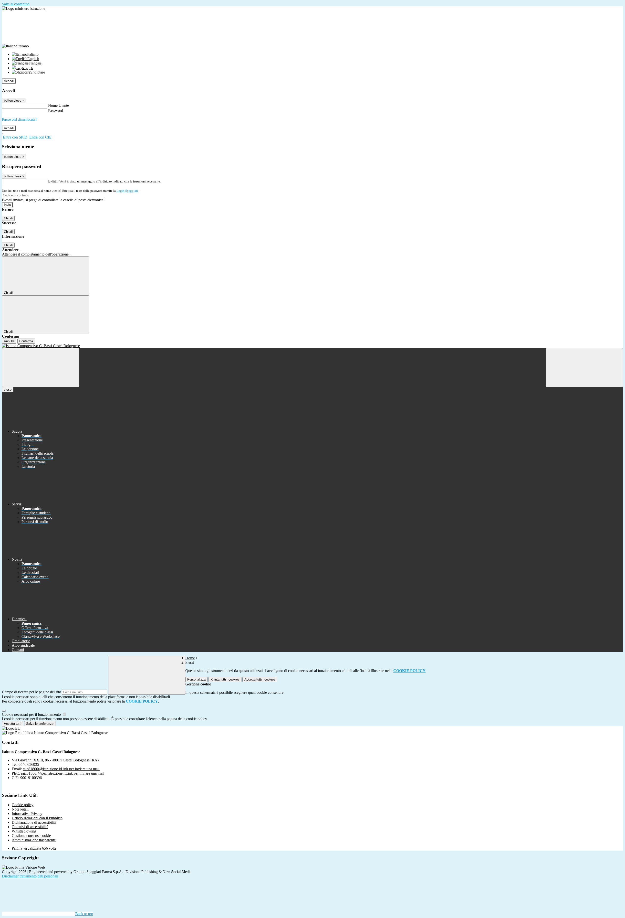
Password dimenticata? (19, 119)
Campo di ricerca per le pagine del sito (31, 692)
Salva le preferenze (39, 724)
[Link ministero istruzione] (23, 8)
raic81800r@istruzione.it (61, 769)
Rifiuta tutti (225, 679)
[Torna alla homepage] (312, 346)
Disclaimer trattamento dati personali (30, 876)
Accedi (9, 81)
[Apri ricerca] (584, 367)
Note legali (20, 809)
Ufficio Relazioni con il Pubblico (37, 818)
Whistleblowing (24, 831)
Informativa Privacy (27, 813)
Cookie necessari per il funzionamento (32, 714)
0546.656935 (29, 764)
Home (190, 658)
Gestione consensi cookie (31, 835)
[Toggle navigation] (40, 367)
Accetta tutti (259, 679)
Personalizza (196, 679)
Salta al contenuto (15, 4)
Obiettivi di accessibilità (30, 827)
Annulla (9, 341)
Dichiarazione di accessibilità (34, 822)
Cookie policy (22, 805)
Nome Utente (58, 105)
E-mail (53, 181)
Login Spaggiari (127, 190)
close (7, 389)
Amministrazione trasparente (34, 840)
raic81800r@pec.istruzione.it (62, 773)
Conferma (26, 341)
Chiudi (8, 218)
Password (55, 110)
